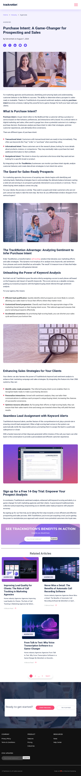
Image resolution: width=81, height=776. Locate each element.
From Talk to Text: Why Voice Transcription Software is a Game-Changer (39, 645)
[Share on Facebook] (4, 45)
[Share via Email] (20, 45)
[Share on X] (9, 45)
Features (31, 739)
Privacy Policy (6, 739)
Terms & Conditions (8, 742)
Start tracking (45, 707)
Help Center (57, 742)
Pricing (30, 742)
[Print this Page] (25, 45)
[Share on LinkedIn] (15, 45)
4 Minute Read (8, 608)
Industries (31, 746)
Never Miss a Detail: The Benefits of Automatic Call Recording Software (58, 588)
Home (5, 15)
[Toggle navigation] (76, 5)
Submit (54, 538)
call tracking (35, 259)
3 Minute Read (49, 605)
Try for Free (66, 707)
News (55, 739)
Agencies (23, 15)
